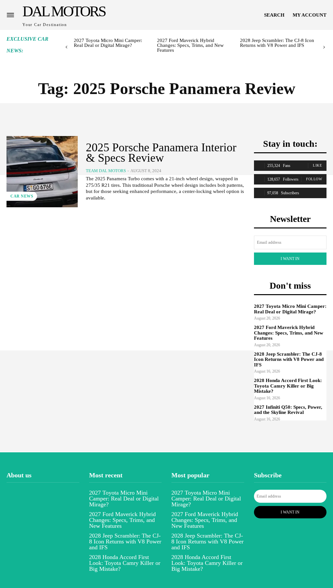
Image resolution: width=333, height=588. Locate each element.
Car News (21, 196)
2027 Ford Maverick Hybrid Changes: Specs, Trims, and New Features (190, 45)
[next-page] (324, 47)
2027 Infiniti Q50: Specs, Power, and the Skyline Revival (288, 409)
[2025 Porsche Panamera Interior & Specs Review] (42, 171)
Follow (314, 179)
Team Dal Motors (106, 170)
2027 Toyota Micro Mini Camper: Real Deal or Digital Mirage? (108, 43)
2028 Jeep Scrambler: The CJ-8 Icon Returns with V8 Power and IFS (277, 43)
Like (317, 165)
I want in (290, 258)
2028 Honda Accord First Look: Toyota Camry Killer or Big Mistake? (288, 386)
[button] (274, 15)
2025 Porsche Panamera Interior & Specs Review (161, 152)
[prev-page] (66, 47)
